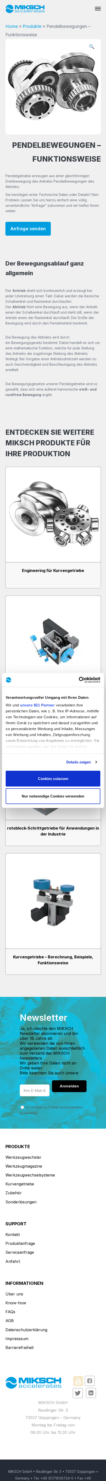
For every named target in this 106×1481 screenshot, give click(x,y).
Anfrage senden (28, 228)
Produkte (32, 26)
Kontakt (12, 1234)
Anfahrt (12, 1261)
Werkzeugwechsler (23, 1157)
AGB (9, 1320)
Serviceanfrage (19, 1252)
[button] (92, 47)
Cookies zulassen (53, 778)
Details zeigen (78, 762)
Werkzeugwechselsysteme (30, 1175)
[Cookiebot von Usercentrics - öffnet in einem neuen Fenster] (78, 680)
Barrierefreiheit (19, 1347)
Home (11, 26)
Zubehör (13, 1192)
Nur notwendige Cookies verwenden (53, 796)
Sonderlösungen (20, 1201)
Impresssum (16, 1338)
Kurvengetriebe (19, 1183)
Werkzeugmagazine (23, 1166)
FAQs (10, 1311)
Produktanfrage (20, 1243)
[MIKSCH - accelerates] (25, 8)
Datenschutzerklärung (41, 1077)
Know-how (15, 1302)
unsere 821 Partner (37, 705)
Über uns (14, 1293)
